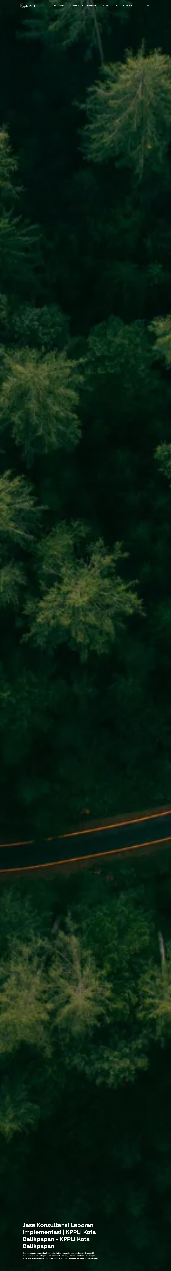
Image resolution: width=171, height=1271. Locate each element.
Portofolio (107, 5)
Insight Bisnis (92, 5)
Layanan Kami (74, 5)
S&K (117, 5)
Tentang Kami (58, 5)
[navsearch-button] (148, 5)
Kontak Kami (128, 5)
